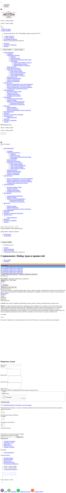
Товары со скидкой (9, 447)
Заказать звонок (9, 476)
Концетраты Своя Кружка (17, 104)
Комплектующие (11, 67)
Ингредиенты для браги (13, 68)
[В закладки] (13, 287)
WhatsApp (14, 491)
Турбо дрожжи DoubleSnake (18, 72)
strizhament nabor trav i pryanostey (13, 405)
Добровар (13, 56)
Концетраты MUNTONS (17, 103)
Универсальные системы (20, 64)
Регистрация (7, 234)
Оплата (6, 6)
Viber (5, 491)
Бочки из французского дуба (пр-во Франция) (19, 87)
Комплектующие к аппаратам (22, 65)
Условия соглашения (9, 441)
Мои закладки (8, 461)
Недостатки (4, 388)
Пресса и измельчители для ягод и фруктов (19, 110)
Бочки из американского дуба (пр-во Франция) (20, 84)
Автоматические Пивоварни (15, 98)
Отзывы (6, 261)
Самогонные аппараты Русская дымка (20, 59)
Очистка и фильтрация (13, 80)
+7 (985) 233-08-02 (6, 30)
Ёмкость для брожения (13, 81)
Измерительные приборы (14, 78)
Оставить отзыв (5, 402)
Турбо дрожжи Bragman (16, 74)
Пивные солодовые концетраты (16, 101)
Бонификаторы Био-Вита (14, 95)
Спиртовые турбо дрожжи (14, 69)
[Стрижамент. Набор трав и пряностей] (12, 268)
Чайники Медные (12, 117)
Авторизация (7, 235)
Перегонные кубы (12, 77)
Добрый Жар (13, 61)
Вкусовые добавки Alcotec (14, 91)
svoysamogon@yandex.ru (10, 39)
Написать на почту (25, 491)
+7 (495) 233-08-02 (6, 29)
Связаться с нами (8, 442)
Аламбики (10, 54)
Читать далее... (5, 293)
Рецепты (6, 46)
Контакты (6, 43)
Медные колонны (15, 58)
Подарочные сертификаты (11, 463)
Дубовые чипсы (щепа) (13, 94)
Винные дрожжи (11, 107)
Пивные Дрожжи (12, 100)
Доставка (7, 4)
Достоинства (4, 382)
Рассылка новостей (9, 462)
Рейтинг (3, 366)
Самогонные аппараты (13, 55)
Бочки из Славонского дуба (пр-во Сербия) (19, 85)
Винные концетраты (12, 108)
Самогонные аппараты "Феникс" (23, 62)
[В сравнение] (15, 287)
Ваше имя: (3, 365)
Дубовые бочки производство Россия (17, 88)
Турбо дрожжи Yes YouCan (17, 75)
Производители (8, 445)
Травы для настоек (12, 93)
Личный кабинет (8, 458)
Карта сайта (7, 444)
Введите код (5, 393)
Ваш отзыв (4, 375)
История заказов (8, 459)
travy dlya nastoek (26, 405)
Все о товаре (7, 260)
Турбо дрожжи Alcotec (16, 71)
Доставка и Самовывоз (10, 45)
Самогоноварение (9, 452)
